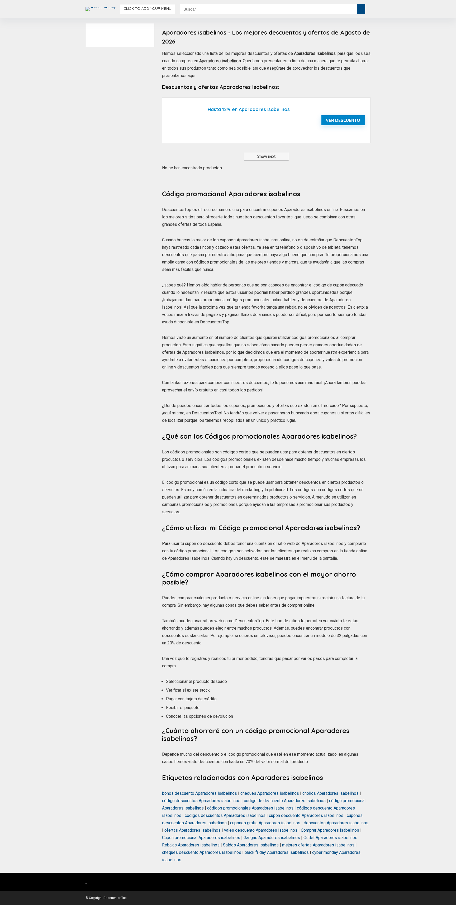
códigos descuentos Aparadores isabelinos (225, 815)
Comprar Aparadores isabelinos (330, 830)
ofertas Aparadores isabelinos (192, 830)
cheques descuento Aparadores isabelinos (201, 852)
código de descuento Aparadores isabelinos (285, 800)
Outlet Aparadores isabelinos (330, 837)
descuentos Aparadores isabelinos (336, 822)
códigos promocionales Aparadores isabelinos (250, 808)
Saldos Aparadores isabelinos (251, 844)
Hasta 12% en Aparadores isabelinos (249, 109)
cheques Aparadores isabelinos (269, 793)
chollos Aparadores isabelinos (330, 793)
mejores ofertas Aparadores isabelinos (318, 844)
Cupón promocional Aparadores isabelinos (201, 837)
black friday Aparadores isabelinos (277, 852)
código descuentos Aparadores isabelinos (201, 800)
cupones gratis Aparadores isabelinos (265, 822)
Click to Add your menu (148, 8)
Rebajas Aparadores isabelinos (191, 844)
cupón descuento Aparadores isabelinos (306, 815)
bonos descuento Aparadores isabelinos (199, 793)
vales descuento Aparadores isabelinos (260, 830)
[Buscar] (361, 9)
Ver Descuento (343, 120)
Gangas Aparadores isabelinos (272, 837)
